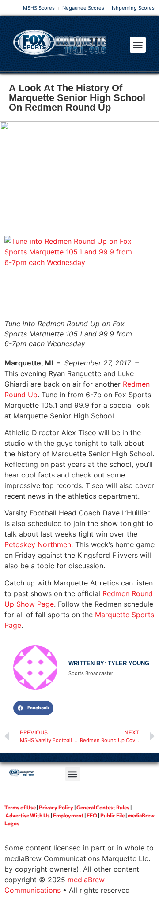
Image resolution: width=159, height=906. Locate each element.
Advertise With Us (27, 815)
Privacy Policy (56, 807)
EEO (92, 815)
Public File (112, 815)
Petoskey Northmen (37, 544)
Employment (68, 815)
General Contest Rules (102, 807)
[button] (138, 45)
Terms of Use (20, 807)
